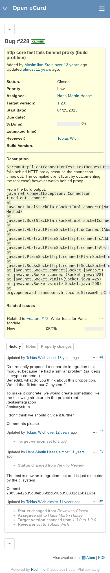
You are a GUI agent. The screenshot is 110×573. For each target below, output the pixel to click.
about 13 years (59, 358)
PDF (101, 558)
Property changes (56, 347)
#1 (102, 357)
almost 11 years (37, 69)
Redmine (38, 570)
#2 (102, 432)
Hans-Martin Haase (74, 95)
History (14, 347)
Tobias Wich (68, 138)
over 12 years (58, 432)
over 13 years (67, 65)
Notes (31, 347)
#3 (102, 452)
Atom (90, 558)
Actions (101, 318)
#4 (102, 501)
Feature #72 (38, 318)
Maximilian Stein (39, 65)
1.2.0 (61, 103)
